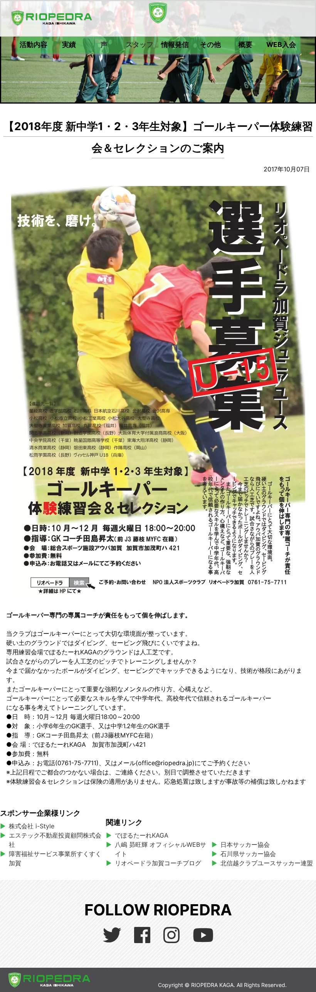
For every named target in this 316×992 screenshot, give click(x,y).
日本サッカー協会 (245, 844)
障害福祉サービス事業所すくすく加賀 (55, 858)
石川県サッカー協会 (248, 854)
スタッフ (139, 44)
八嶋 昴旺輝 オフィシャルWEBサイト (160, 849)
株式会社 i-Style (31, 826)
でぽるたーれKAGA (141, 835)
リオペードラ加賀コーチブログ (158, 863)
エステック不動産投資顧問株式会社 (55, 839)
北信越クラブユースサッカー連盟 (266, 863)
